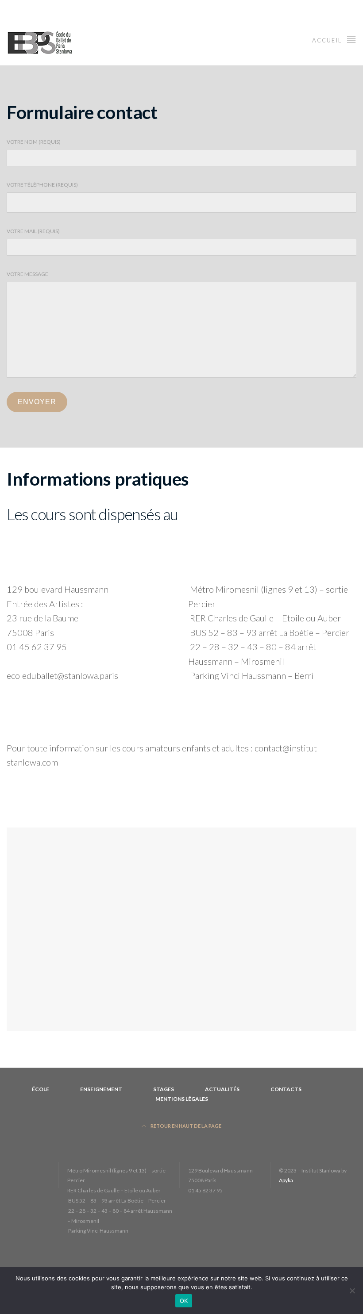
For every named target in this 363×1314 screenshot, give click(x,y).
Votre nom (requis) (34, 141)
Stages (163, 1089)
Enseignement (101, 1089)
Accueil (328, 40)
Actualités (222, 1089)
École (40, 1089)
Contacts (285, 1089)
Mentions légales (181, 1099)
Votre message (27, 274)
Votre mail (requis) (33, 231)
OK (184, 1300)
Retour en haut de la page (185, 1126)
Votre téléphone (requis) (42, 184)
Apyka (286, 1180)
